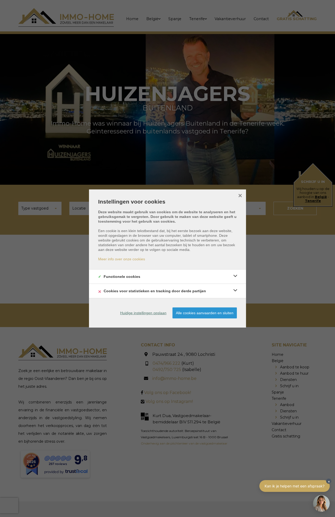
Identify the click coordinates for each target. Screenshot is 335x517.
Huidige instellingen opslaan (143, 313)
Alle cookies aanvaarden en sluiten (204, 313)
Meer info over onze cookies (121, 259)
